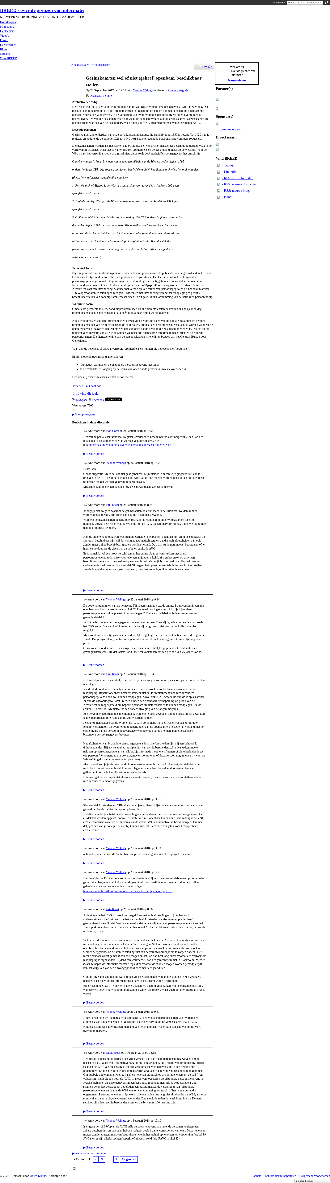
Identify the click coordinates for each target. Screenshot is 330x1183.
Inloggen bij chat (304, 1181)
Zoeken (326, 2)
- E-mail (227, 197)
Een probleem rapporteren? (281, 1175)
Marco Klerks (37, 1175)
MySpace (81, 400)
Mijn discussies (101, 64)
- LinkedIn (229, 172)
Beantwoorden (93, 453)
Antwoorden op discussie (89, 1153)
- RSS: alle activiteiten (237, 178)
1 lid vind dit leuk (85, 393)
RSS (74, 1168)
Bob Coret (112, 430)
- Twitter (228, 165)
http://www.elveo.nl (229, 129)
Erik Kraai (112, 504)
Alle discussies (80, 64)
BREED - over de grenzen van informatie (42, 10)
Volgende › (129, 1159)
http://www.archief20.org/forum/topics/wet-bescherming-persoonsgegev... (127, 891)
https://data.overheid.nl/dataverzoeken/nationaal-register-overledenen (130, 444)
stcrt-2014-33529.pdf (88, 386)
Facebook (98, 400)
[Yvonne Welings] (77, 85)
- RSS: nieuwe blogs (236, 190)
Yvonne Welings (143, 90)
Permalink (85, 431)
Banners (256, 1175)
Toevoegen (206, 66)
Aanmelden (279, 2)
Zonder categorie (178, 90)
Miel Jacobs (113, 1052)
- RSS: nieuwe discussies (239, 184)
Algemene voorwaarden (315, 1175)
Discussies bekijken (101, 95)
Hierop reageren (83, 414)
